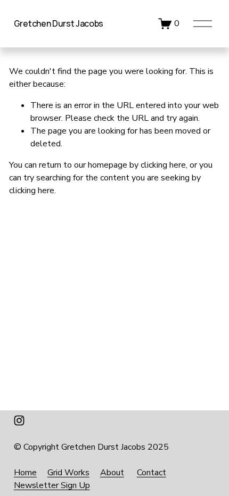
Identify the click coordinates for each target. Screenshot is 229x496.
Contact (151, 472)
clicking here (163, 165)
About (112, 472)
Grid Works (68, 472)
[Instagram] (19, 420)
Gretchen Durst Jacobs (58, 23)
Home (25, 472)
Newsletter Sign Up (52, 485)
